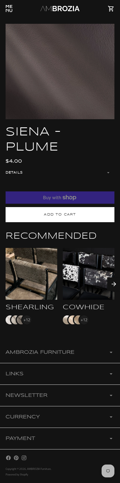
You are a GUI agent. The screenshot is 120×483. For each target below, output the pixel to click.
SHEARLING (30, 307)
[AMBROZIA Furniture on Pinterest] (16, 458)
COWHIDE (83, 307)
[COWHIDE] (88, 274)
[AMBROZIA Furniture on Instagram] (24, 458)
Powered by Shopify (17, 474)
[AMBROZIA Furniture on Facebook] (8, 458)
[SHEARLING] (31, 274)
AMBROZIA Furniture (39, 469)
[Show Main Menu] (9, 9)
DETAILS (14, 172)
